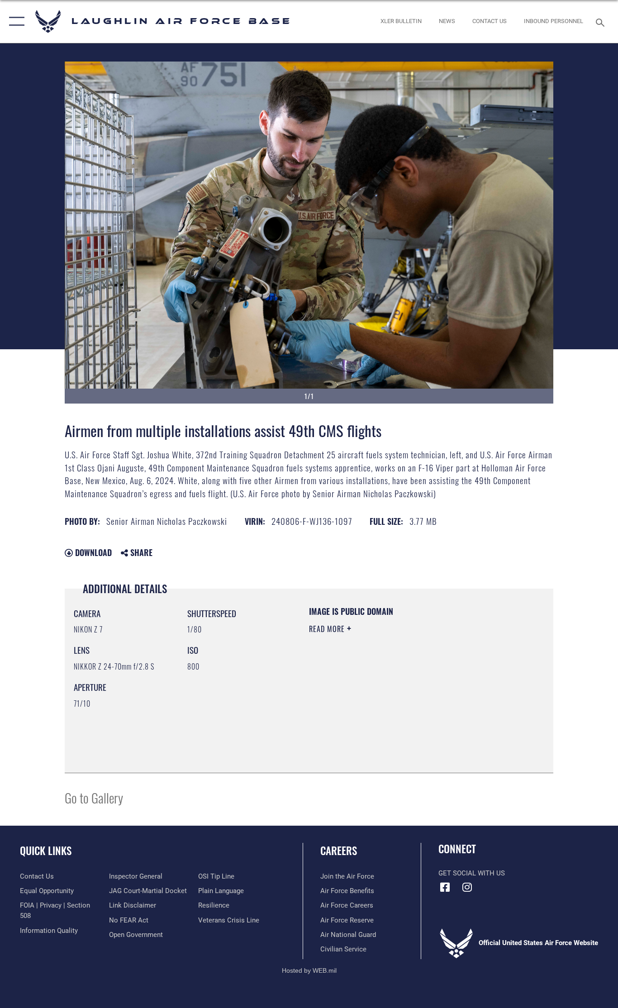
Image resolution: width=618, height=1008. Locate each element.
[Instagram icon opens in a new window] (467, 887)
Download (92, 552)
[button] (14, 21)
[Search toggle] (601, 22)
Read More (328, 628)
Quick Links (45, 850)
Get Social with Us (471, 873)
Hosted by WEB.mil (309, 970)
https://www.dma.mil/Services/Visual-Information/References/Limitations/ (415, 699)
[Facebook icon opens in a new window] (445, 887)
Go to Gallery (94, 797)
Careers (338, 850)
